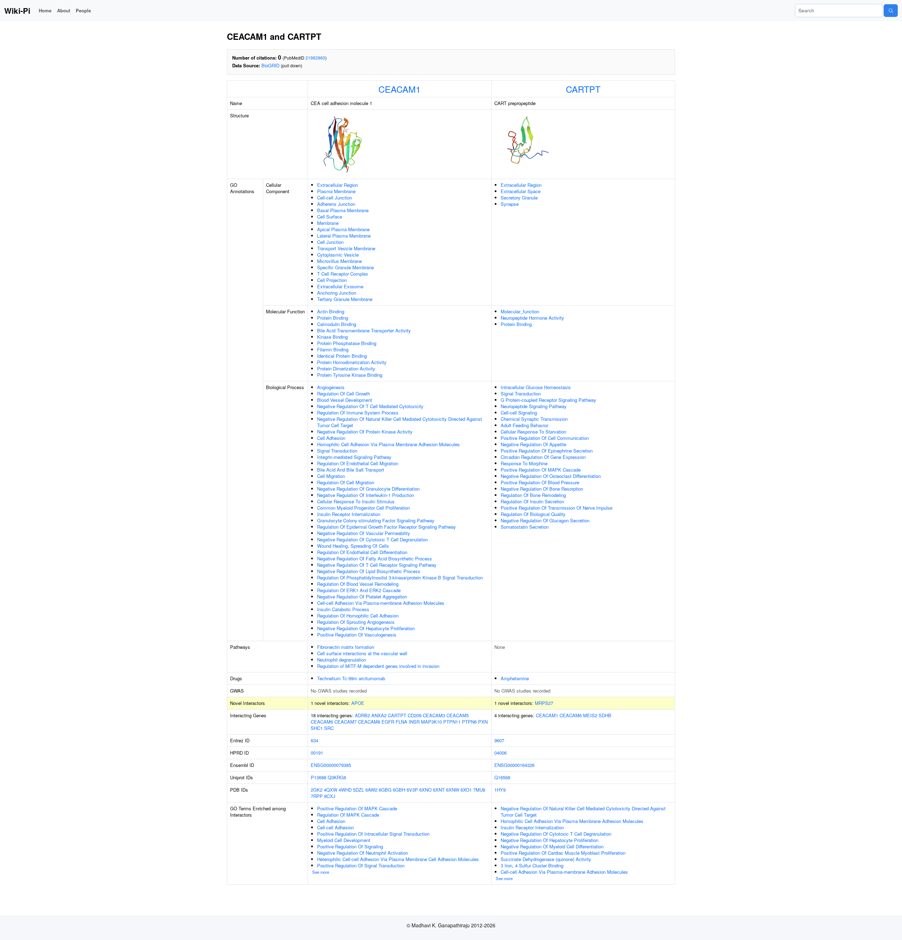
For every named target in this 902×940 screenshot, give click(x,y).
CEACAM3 (434, 715)
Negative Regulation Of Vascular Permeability (363, 533)
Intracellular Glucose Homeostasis (536, 387)
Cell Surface (329, 216)
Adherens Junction (336, 204)
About (63, 10)
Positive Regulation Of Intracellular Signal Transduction (373, 833)
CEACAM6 (322, 721)
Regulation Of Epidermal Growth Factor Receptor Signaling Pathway (386, 526)
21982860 (315, 58)
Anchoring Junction (336, 292)
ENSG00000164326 (514, 765)
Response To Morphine (524, 463)
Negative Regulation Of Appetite (533, 444)
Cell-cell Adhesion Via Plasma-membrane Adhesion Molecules (380, 603)
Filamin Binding (332, 349)
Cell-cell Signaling (519, 412)
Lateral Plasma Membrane (344, 235)
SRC (329, 728)
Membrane (328, 223)
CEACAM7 (345, 721)
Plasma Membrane (336, 191)
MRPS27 (544, 703)
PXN (483, 721)
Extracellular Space (520, 191)
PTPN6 (469, 721)
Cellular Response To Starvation (533, 431)
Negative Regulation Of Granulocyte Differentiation (368, 488)
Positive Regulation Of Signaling (350, 846)
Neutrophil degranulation (341, 659)
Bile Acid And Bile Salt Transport (350, 469)
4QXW (330, 789)
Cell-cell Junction (334, 197)
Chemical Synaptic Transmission (534, 419)
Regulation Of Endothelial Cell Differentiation (362, 552)
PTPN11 (452, 721)
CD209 (414, 715)
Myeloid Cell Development (343, 840)
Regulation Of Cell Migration (345, 482)
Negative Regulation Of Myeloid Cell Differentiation (552, 846)
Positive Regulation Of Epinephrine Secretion (547, 450)
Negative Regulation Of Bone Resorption (542, 488)
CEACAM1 (399, 88)
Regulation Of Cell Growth (343, 393)
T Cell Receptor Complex (342, 273)
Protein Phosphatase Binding (346, 343)
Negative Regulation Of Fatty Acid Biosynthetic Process (374, 558)
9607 (499, 740)
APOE (357, 703)
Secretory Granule (519, 197)
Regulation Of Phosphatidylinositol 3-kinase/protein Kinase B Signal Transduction (400, 577)
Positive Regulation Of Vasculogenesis (356, 634)
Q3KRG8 (337, 777)
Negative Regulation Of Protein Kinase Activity (365, 431)
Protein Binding (332, 317)
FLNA (401, 721)
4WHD (345, 789)
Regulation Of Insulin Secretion (532, 501)
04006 (500, 752)
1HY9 (500, 789)
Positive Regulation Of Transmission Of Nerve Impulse (556, 507)
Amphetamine (515, 678)
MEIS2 (590, 715)
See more (320, 872)
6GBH (399, 789)
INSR (414, 721)
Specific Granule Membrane (345, 267)
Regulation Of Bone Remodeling (533, 495)
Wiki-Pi (17, 11)
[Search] (891, 10)
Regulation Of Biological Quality (533, 514)
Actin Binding (330, 311)
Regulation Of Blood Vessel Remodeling (358, 583)
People (83, 10)
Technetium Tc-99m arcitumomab (351, 678)
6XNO (425, 789)
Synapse (510, 204)
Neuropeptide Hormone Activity (532, 317)
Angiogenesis (331, 387)
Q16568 (502, 777)
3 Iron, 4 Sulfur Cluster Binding (532, 865)
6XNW (452, 789)
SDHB (605, 715)
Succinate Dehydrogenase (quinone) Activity (546, 859)
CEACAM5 (457, 715)
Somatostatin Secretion (525, 526)
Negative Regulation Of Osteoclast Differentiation (551, 476)
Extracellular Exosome (340, 286)
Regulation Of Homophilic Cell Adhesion (358, 615)
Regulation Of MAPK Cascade (348, 814)
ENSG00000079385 (331, 765)
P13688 (318, 777)
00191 (317, 752)
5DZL (358, 789)
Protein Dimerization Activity (346, 368)
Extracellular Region (337, 185)
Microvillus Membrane (339, 261)
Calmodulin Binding (336, 324)
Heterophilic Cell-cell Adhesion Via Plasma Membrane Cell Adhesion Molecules (398, 859)
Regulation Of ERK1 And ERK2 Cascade (359, 590)
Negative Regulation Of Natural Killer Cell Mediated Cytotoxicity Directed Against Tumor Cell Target (399, 422)
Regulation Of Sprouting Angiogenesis (356, 622)
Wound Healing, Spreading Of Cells (353, 545)
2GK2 (316, 789)
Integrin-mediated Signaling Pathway (354, 457)
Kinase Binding (332, 336)
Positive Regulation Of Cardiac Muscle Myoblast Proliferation (563, 852)
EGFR (388, 721)
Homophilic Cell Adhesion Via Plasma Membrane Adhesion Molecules (388, 444)
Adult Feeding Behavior (524, 425)
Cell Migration (331, 476)
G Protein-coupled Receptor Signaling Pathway (548, 400)
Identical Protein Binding (342, 355)
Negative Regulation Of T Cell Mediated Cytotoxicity (370, 406)
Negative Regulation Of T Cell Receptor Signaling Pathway (377, 564)
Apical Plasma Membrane (343, 229)
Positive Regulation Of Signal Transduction (360, 865)
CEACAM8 (369, 721)
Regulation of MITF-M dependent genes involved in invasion (378, 666)
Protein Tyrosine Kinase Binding (349, 374)
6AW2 (371, 789)
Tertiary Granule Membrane (344, 299)
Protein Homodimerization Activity (352, 362)
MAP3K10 (431, 721)
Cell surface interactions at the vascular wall (362, 653)
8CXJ (329, 796)
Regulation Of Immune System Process (358, 412)
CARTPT (583, 88)
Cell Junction (330, 242)
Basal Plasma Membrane (343, 210)
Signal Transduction (337, 450)
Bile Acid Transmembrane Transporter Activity (364, 330)
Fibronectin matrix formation (345, 647)
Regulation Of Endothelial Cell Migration (357, 463)
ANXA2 (379, 715)
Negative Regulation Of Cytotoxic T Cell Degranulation (372, 539)
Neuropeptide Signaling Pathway (534, 406)
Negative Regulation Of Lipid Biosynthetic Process (368, 571)
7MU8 (479, 789)
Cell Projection (332, 280)
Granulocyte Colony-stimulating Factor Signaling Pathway (375, 520)
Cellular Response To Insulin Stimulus (356, 501)
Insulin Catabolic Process (343, 609)
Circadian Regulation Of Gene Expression (543, 457)
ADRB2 (362, 715)
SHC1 (317, 728)
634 (314, 740)
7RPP (317, 796)
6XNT (439, 789)
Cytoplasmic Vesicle (338, 254)
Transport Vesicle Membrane (346, 248)
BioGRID (270, 65)
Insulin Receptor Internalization (348, 514)
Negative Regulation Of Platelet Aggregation (362, 596)
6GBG (385, 789)
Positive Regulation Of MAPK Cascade (541, 469)
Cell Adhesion (331, 438)
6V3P (412, 789)
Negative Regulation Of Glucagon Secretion (545, 520)
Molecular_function (520, 311)
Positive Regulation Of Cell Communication (545, 438)
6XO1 (466, 789)
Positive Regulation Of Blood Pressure (540, 482)
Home (45, 10)
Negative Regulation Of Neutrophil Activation (362, 852)
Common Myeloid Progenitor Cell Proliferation (363, 507)
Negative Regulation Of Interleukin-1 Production (365, 495)
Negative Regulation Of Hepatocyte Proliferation (366, 628)
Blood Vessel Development (344, 400)
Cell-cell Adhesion (335, 827)
